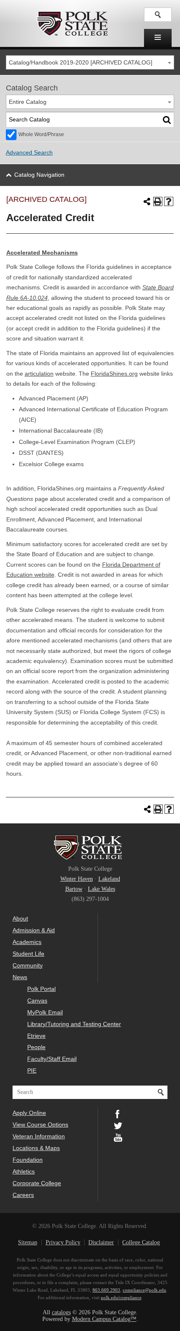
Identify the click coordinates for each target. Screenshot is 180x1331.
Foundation (28, 1159)
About (20, 918)
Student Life (28, 953)
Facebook (118, 1113)
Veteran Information (39, 1136)
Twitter (118, 1125)
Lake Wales (101, 889)
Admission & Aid (34, 930)
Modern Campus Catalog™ (104, 1319)
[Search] (167, 119)
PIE (31, 1070)
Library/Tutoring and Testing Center (74, 1024)
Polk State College (72, 23)
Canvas (37, 1000)
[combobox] (90, 62)
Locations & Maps (36, 1148)
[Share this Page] (147, 201)
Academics (27, 942)
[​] (158, 38)
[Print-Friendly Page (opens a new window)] (157, 201)
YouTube (118, 1137)
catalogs (61, 1312)
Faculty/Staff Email (52, 1058)
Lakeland (109, 879)
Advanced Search (29, 153)
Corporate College (37, 1183)
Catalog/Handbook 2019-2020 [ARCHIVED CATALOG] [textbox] (80, 62)
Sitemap (27, 1242)
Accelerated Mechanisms (42, 253)
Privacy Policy (63, 1242)
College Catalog (141, 1242)
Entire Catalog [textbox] (27, 102)
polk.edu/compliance (121, 1297)
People (36, 1047)
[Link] (158, 15)
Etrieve (36, 1035)
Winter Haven (76, 879)
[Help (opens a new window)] (168, 201)
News (20, 977)
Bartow (73, 889)
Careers (23, 1195)
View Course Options (40, 1124)
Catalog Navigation (39, 175)
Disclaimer (101, 1242)
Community (28, 965)
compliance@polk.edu (144, 1289)
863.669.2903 (106, 1289)
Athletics (24, 1171)
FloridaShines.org (114, 374)
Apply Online (29, 1112)
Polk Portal (41, 988)
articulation (39, 374)
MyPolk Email (45, 1012)
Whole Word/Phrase (41, 134)
